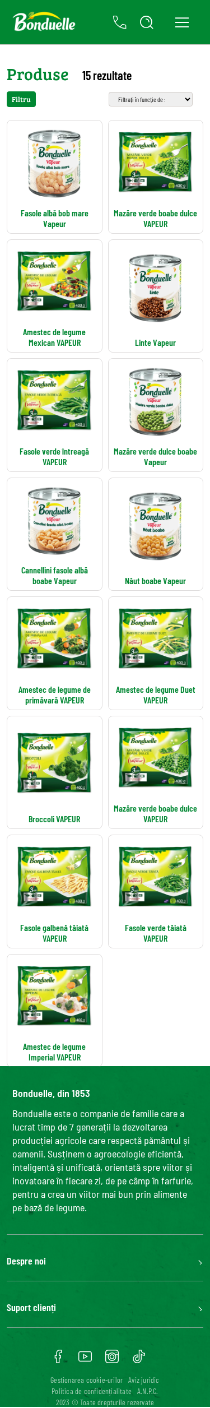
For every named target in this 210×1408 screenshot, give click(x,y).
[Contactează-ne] (120, 22)
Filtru (21, 99)
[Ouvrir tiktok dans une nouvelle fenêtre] (139, 1360)
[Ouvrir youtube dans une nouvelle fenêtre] (85, 1360)
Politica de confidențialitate (92, 1391)
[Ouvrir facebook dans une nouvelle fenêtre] (58, 1360)
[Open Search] (146, 22)
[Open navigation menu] (181, 22)
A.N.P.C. (147, 1391)
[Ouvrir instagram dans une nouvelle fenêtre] (112, 1360)
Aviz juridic (143, 1379)
